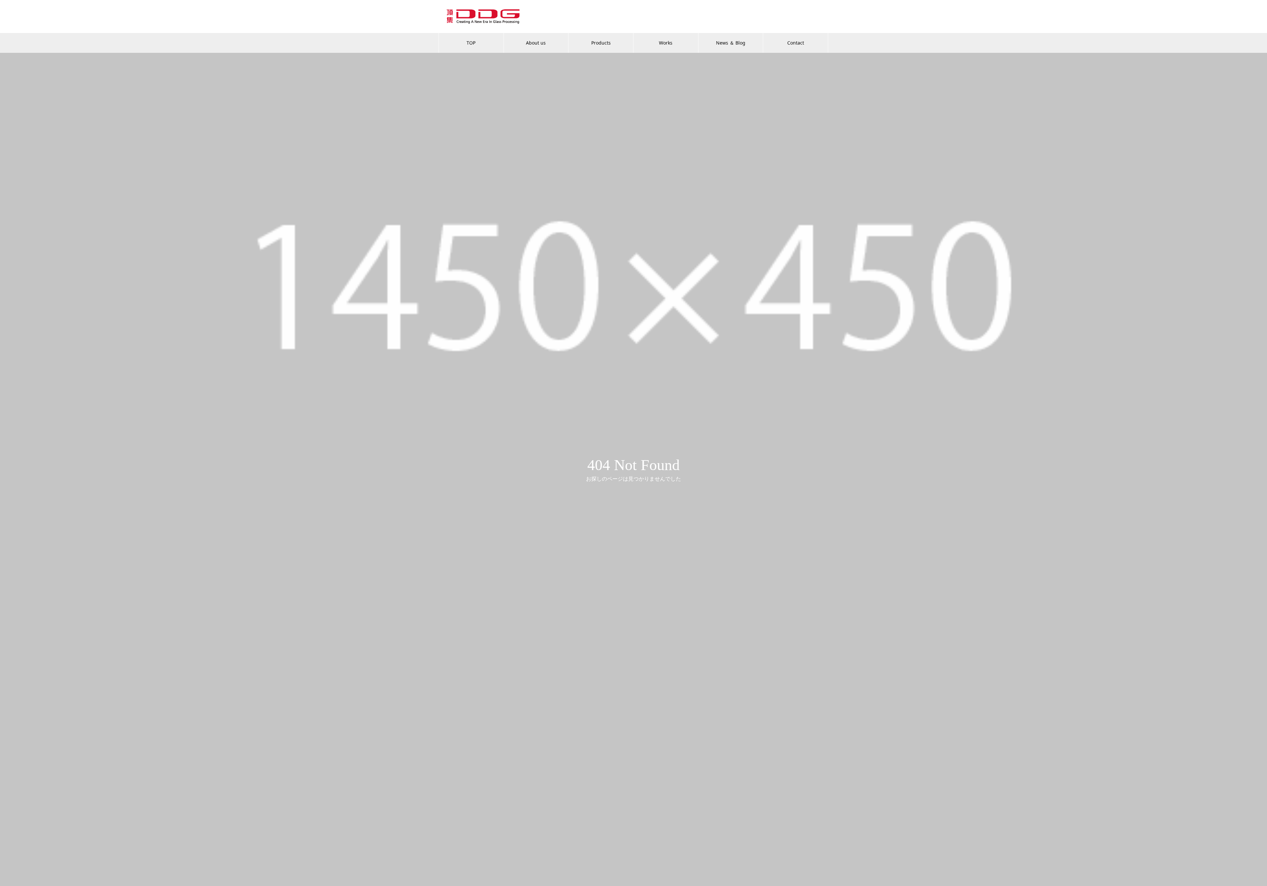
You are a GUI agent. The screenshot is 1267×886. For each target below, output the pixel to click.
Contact (795, 43)
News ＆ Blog (730, 43)
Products (601, 43)
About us (536, 43)
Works (665, 43)
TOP (471, 43)
